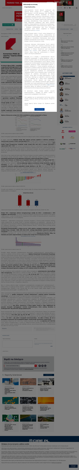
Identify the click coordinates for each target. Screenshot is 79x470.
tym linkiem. (37, 30)
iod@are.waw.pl (50, 84)
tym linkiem (33, 50)
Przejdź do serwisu (39, 109)
